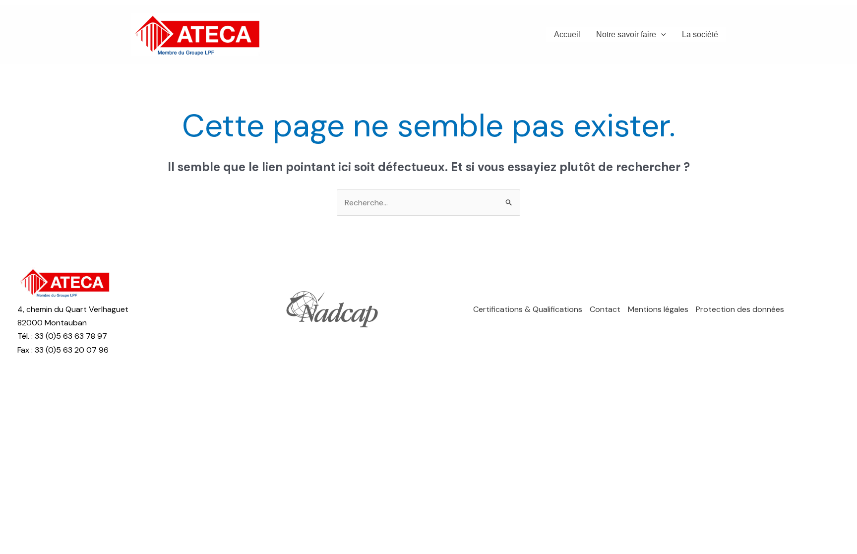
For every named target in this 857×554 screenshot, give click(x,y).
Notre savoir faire (626, 34)
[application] (661, 34)
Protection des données (740, 309)
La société (700, 34)
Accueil (567, 34)
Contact (605, 309)
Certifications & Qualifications (527, 309)
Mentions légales (658, 309)
